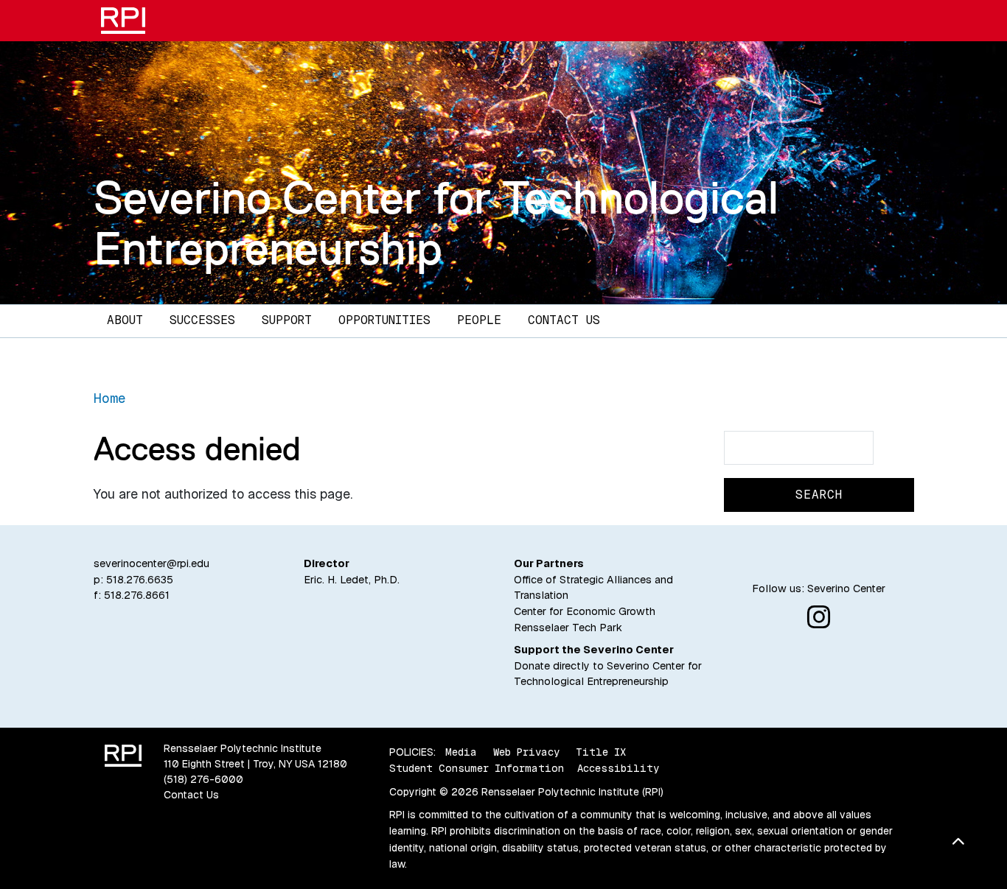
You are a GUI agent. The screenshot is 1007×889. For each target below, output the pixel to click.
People (479, 320)
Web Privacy (526, 752)
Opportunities (384, 320)
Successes (202, 320)
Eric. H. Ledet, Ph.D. (352, 579)
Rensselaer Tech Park (568, 627)
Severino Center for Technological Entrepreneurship (436, 222)
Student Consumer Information (476, 768)
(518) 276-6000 (203, 779)
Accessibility (618, 768)
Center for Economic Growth (584, 611)
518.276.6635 (139, 579)
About (125, 320)
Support (287, 320)
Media (461, 752)
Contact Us (564, 320)
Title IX (601, 752)
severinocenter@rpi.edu (151, 563)
